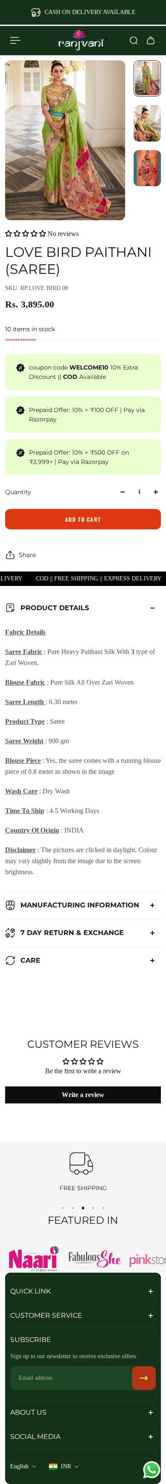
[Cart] (150, 40)
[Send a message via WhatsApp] (152, 1470)
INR (66, 1466)
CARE (30, 960)
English (19, 1466)
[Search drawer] (133, 40)
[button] (25, 233)
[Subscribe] (144, 1378)
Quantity (18, 492)
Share (27, 555)
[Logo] (83, 40)
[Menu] (15, 40)
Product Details (54, 608)
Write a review (83, 1094)
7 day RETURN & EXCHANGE (72, 933)
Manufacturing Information (79, 905)
